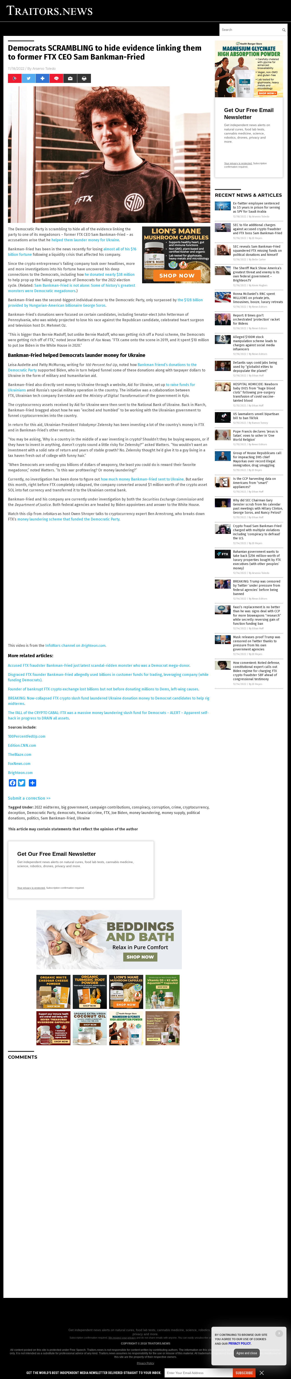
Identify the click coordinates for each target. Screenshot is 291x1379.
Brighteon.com (93, 645)
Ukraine (83, 818)
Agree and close (246, 1353)
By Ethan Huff (256, 375)
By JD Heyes (255, 238)
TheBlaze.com (19, 754)
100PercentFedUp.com (26, 736)
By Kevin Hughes (258, 285)
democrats (66, 813)
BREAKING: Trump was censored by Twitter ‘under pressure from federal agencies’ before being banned (256, 588)
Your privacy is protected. (31, 887)
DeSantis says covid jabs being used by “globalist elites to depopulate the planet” (255, 367)
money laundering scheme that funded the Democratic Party (68, 519)
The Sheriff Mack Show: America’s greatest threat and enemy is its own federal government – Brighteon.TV (257, 274)
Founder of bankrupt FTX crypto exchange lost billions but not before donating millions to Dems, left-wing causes (103, 689)
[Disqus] (109, 1120)
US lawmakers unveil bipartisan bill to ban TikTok (256, 416)
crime (176, 807)
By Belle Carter (257, 259)
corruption (161, 807)
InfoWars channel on (63, 645)
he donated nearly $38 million (110, 274)
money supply (173, 813)
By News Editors (258, 306)
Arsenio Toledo (44, 69)
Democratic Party (41, 813)
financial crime (89, 813)
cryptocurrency (195, 807)
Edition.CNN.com (22, 745)
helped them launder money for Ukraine (85, 240)
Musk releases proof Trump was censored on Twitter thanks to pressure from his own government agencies (256, 643)
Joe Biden (119, 813)
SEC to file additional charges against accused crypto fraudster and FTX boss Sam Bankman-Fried (257, 229)
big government (74, 807)
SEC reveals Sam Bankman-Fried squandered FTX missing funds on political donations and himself (257, 251)
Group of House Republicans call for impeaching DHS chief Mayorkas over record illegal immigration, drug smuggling (257, 459)
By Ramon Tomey (258, 422)
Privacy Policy (145, 1363)
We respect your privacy (122, 1337)
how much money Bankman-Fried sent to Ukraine (142, 479)
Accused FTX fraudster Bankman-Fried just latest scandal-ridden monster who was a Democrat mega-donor (98, 665)
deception (16, 813)
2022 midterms (47, 807)
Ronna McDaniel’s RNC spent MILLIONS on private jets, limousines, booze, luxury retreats (258, 298)
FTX (107, 813)
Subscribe (244, 1373)
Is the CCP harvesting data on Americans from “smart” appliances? (254, 483)
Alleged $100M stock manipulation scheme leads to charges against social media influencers (255, 343)
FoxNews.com (19, 764)
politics (33, 818)
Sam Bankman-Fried (58, 818)
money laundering (144, 813)
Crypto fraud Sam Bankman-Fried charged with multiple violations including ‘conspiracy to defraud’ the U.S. (257, 532)
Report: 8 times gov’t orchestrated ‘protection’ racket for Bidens (256, 320)
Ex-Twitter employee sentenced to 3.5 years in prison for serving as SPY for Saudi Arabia (256, 208)
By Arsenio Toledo (259, 216)
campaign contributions (110, 807)
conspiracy (141, 807)
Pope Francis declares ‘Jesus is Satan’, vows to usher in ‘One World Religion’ (255, 436)
